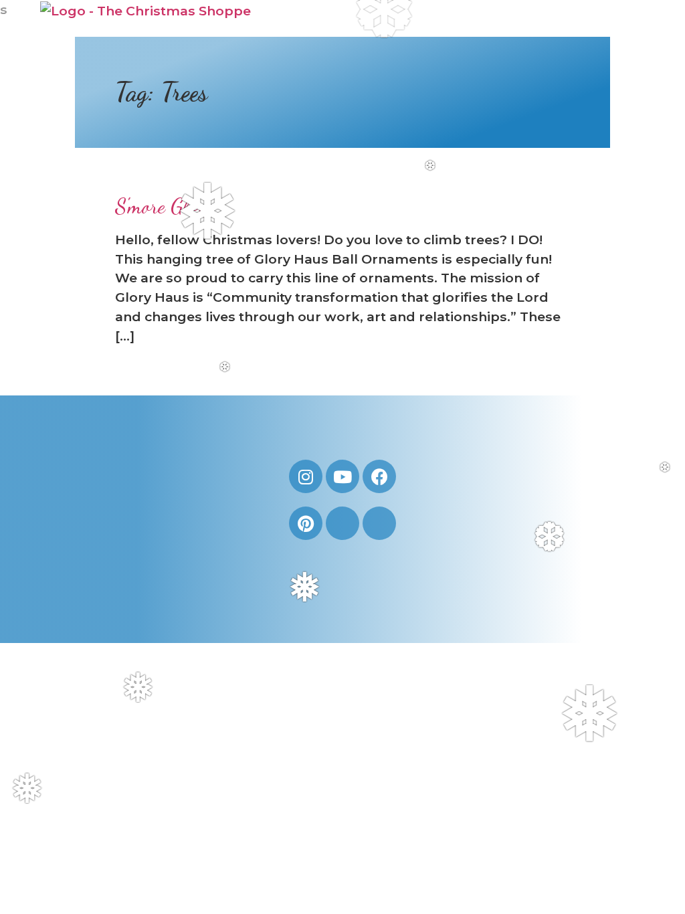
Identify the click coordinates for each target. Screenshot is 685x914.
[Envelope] (342, 523)
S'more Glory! (167, 206)
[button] (629, 19)
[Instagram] (305, 476)
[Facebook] (379, 476)
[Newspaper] (379, 523)
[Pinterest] (305, 523)
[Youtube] (342, 476)
